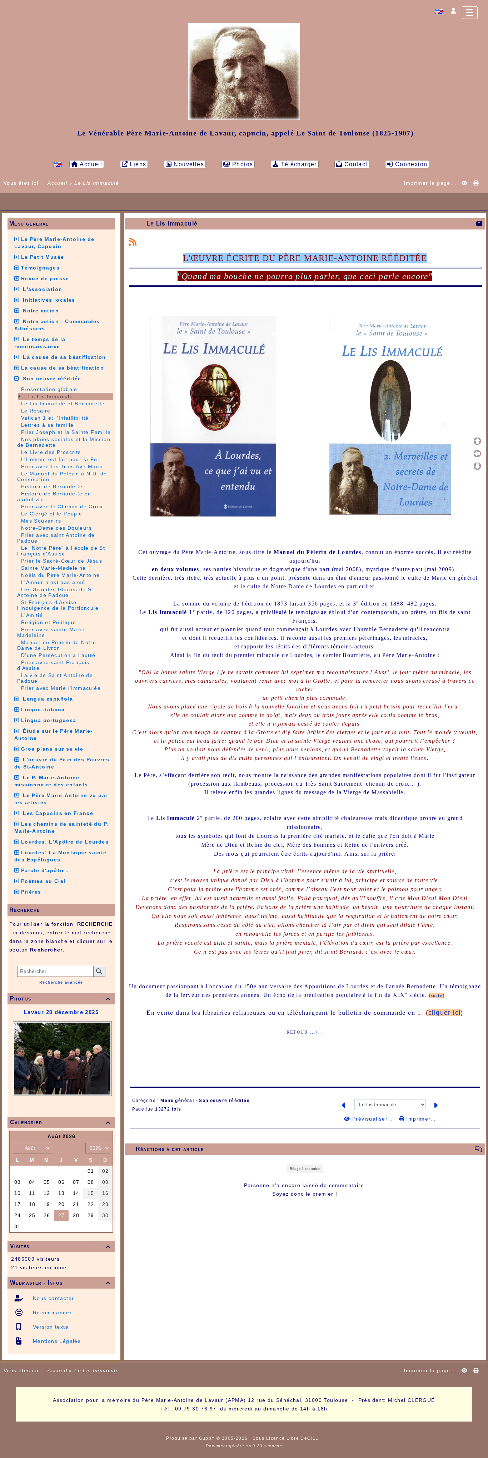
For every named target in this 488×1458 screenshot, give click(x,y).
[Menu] (470, 12)
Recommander (51, 1312)
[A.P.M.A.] (244, 71)
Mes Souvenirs (41, 521)
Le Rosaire (36, 411)
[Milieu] (477, 453)
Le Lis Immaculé (49, 396)
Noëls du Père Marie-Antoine (60, 575)
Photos (60, 998)
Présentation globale (49, 389)
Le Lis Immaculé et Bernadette (63, 403)
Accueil (57, 183)
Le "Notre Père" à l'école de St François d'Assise (61, 551)
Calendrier (60, 1122)
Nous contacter (52, 1298)
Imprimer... (420, 1119)
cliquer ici (444, 1012)
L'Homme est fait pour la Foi (60, 459)
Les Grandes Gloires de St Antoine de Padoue (55, 592)
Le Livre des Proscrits (51, 452)
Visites (60, 1246)
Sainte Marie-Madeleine (53, 568)
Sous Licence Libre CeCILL (286, 1438)
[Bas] (477, 466)
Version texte (50, 1327)
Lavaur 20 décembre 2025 (61, 1012)
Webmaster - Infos (60, 1283)
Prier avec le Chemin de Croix (62, 506)
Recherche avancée (61, 982)
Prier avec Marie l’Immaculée (61, 688)
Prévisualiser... (372, 1119)
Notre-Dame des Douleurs (56, 528)
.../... (317, 1032)
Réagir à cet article (305, 1169)
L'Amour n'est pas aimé (53, 582)
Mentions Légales (56, 1341)
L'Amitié (32, 615)
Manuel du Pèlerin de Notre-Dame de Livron (58, 645)
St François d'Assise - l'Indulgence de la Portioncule (58, 605)
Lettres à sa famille (47, 425)
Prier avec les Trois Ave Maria (62, 466)
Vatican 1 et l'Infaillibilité (55, 418)
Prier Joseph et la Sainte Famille (66, 432)
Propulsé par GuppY (191, 1438)
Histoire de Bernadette (52, 486)
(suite (436, 995)
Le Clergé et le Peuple (52, 514)
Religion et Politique (48, 622)
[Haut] (477, 441)
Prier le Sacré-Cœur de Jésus (61, 561)
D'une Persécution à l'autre (58, 655)
